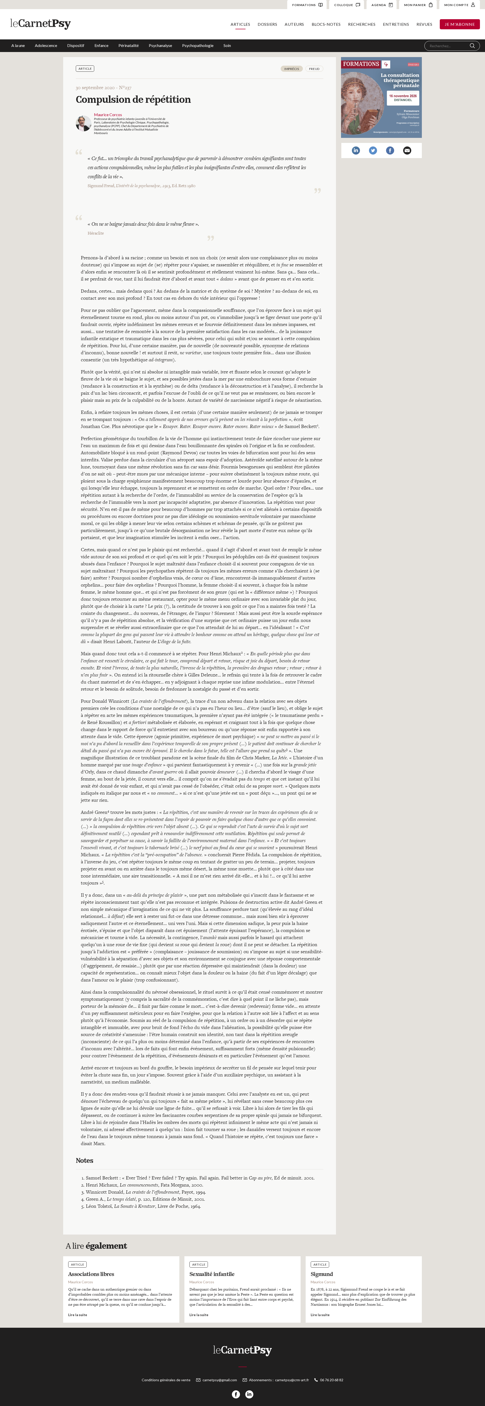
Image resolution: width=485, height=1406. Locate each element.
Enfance (101, 45)
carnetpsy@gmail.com (220, 1380)
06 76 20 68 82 (331, 1380)
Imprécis (291, 69)
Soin (227, 45)
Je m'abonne (460, 24)
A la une (18, 45)
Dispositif (75, 45)
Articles (240, 24)
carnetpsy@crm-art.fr (292, 1380)
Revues (424, 24)
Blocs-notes (326, 24)
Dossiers (267, 24)
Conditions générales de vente (166, 1380)
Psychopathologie (197, 45)
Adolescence (46, 45)
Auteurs (294, 24)
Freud (314, 69)
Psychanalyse (160, 45)
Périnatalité (128, 45)
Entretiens (396, 24)
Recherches (361, 24)
